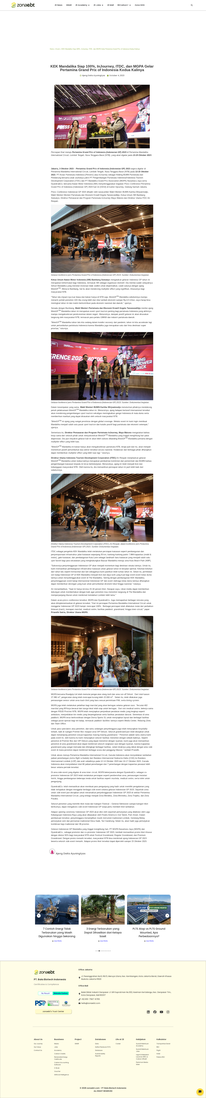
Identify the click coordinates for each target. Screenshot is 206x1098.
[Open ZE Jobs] (102, 5)
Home (52, 49)
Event (58, 49)
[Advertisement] (103, 28)
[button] (96, 950)
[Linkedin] (148, 1012)
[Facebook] (155, 1012)
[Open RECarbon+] (130, 5)
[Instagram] (168, 1012)
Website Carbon (61, 993)
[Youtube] (161, 1012)
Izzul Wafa (58, 941)
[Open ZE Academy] (89, 5)
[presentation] (39, 916)
